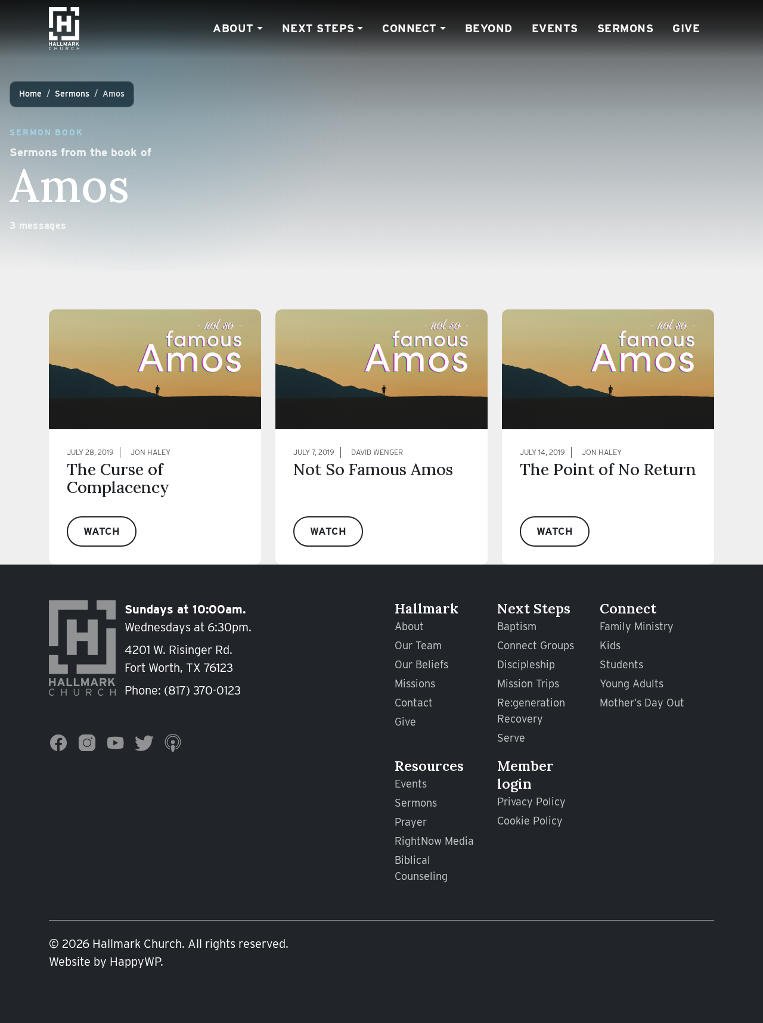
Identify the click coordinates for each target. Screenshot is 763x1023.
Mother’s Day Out (642, 702)
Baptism (516, 626)
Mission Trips (528, 683)
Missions (415, 683)
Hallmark (426, 608)
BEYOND (489, 28)
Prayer (411, 822)
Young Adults (631, 683)
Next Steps (318, 28)
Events (555, 28)
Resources (429, 765)
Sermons (625, 28)
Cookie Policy (530, 820)
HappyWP (135, 961)
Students (621, 664)
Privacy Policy (531, 801)
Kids (610, 645)
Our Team (418, 645)
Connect (409, 28)
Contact (414, 702)
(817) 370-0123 (202, 690)
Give (686, 28)
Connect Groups (535, 645)
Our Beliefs (421, 664)
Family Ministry (637, 626)
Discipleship (526, 664)
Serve (511, 737)
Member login (525, 774)
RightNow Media (434, 841)
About (233, 28)
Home (30, 93)
